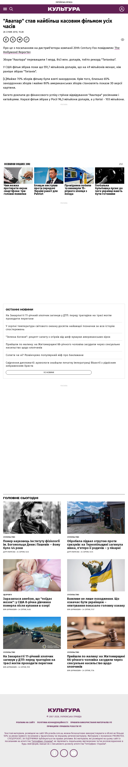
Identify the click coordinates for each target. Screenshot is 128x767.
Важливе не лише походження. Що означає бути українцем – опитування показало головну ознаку (96, 602)
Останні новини (19, 309)
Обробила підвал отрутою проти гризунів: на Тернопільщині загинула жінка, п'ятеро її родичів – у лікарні (95, 544)
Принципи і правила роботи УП (64, 726)
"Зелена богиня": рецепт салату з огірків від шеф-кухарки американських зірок (58, 337)
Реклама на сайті (25, 722)
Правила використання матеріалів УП (91, 722)
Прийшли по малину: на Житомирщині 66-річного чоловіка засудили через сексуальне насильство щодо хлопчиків (63, 346)
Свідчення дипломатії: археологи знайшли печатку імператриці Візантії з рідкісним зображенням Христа (61, 364)
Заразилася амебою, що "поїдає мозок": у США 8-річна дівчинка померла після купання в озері (27, 602)
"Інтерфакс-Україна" (42, 741)
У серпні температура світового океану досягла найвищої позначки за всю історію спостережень (60, 327)
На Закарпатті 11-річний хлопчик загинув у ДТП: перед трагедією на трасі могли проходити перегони (59, 317)
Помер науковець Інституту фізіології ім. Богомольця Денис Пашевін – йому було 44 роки (31, 544)
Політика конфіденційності (52, 722)
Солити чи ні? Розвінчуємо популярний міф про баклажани (45, 355)
